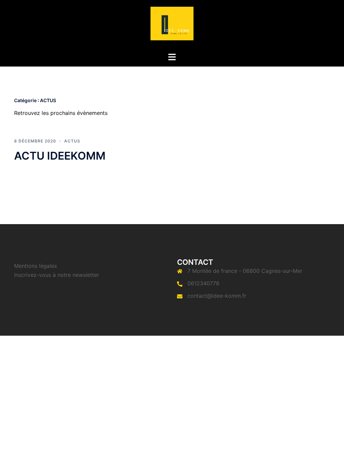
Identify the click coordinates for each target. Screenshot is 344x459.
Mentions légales (35, 265)
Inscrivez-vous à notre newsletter (56, 275)
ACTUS (72, 140)
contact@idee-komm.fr (216, 295)
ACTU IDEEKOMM (59, 155)
